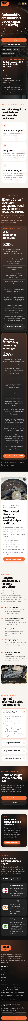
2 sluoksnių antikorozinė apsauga (10, 987)
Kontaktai (3, 980)
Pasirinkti (7, 1014)
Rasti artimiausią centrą (14, 798)
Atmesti (20, 1014)
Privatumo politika (5, 1010)
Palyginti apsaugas (14, 44)
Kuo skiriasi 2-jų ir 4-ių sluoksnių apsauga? (10, 712)
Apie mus (4, 969)
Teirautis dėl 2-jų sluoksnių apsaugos (14, 327)
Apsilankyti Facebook (11, 842)
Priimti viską (14, 1018)
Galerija (3, 977)
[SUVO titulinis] (5, 4)
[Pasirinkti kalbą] (24, 3)
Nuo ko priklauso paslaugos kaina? (11, 751)
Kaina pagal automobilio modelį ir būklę (12, 995)
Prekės (3, 975)
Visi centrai (14, 802)
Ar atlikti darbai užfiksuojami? (12, 758)
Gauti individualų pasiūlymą (14, 559)
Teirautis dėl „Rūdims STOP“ (14, 456)
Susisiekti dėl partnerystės (11, 879)
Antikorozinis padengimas (8, 972)
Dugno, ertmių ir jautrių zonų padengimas (12, 992)
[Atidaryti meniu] (19, 3)
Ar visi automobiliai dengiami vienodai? (11, 743)
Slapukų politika (13, 1010)
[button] (14, 488)
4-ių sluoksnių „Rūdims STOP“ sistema (12, 990)
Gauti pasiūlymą (14, 40)
